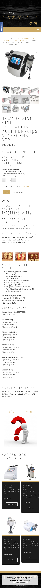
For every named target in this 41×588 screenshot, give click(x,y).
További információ (24, 580)
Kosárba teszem (22, 180)
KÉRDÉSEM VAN (20, 412)
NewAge (12, 12)
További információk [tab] (18, 192)
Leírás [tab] (7, 192)
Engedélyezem (21, 583)
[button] (36, 52)
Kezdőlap (6, 38)
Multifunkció (21, 40)
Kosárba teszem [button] (12, 504)
